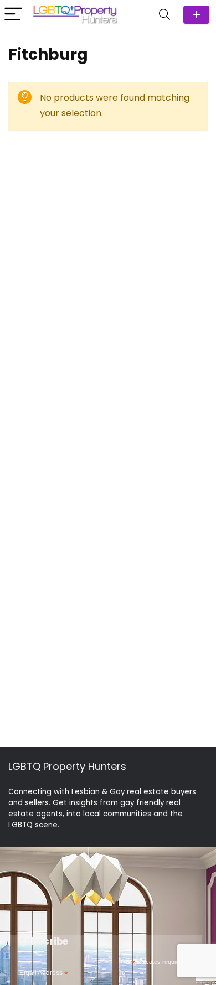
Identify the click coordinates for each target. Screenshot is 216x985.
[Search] (164, 14)
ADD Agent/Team (196, 15)
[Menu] (13, 14)
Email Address (43, 973)
